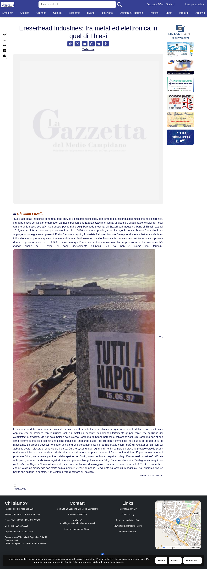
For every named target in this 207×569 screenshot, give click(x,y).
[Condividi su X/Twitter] (77, 43)
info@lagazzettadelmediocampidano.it (77, 523)
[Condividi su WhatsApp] (92, 43)
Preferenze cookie (127, 531)
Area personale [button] (193, 4)
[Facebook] (102, 554)
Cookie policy (128, 514)
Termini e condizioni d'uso (128, 520)
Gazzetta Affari (155, 4)
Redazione (88, 49)
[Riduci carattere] (4, 34)
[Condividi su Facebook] (70, 43)
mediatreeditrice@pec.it (80, 529)
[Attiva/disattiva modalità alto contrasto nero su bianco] (4, 55)
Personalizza (193, 560)
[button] (178, 521)
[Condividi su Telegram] (99, 43)
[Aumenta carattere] (4, 45)
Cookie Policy (72, 562)
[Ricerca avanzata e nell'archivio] (119, 4)
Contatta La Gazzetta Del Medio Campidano (77, 509)
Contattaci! (180, 131)
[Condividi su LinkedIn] (84, 43)
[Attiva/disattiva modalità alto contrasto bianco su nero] (4, 50)
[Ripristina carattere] (4, 39)
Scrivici (170, 4)
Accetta (175, 560)
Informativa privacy (128, 509)
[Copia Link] (106, 43)
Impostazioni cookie (114, 562)
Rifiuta (161, 560)
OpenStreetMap (182, 547)
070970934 (82, 514)
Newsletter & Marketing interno (128, 526)
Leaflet (168, 547)
